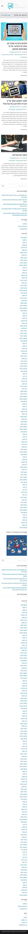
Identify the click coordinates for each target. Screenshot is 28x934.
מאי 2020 (24, 409)
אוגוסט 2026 (24, 237)
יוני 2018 (25, 457)
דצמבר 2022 (23, 330)
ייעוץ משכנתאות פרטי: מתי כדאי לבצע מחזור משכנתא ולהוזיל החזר (14, 196)
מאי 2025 (24, 272)
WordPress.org (23, 925)
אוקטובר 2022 (23, 335)
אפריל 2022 (24, 351)
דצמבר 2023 (23, 303)
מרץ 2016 (24, 525)
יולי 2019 (25, 434)
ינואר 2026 (24, 255)
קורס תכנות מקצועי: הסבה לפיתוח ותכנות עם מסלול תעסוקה (14, 200)
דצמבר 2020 (23, 391)
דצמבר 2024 (23, 285)
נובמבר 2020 (23, 393)
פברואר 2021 (23, 386)
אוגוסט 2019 (24, 431)
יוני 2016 (25, 517)
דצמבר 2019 (24, 421)
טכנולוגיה (25, 223)
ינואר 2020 (24, 419)
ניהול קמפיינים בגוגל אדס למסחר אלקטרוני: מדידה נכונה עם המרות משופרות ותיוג (15, 214)
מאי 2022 (24, 348)
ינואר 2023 (24, 328)
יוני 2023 (25, 315)
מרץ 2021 (24, 383)
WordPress (24, 931)
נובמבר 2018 (24, 449)
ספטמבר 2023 (23, 308)
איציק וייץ (23, 52)
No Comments (23, 57)
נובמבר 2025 (23, 260)
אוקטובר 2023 (23, 305)
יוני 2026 (25, 242)
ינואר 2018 (24, 469)
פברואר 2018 (23, 467)
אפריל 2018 (24, 462)
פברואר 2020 (23, 416)
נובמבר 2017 (24, 474)
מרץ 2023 (24, 323)
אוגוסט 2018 (24, 454)
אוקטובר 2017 (23, 477)
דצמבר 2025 (23, 257)
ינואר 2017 (24, 499)
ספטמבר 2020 (23, 399)
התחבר (25, 917)
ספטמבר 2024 (23, 290)
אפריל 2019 (24, 441)
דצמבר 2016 (24, 502)
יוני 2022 (25, 346)
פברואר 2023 (23, 325)
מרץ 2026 (24, 250)
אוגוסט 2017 (24, 482)
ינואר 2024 (24, 300)
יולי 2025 (24, 267)
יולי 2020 (24, 404)
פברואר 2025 (23, 280)
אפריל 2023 (24, 320)
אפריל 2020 (24, 411)
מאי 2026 (24, 245)
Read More (24, 75)
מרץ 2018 (24, 464)
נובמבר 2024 (23, 288)
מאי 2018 (24, 459)
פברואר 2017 (23, 497)
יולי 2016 (25, 515)
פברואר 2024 (23, 298)
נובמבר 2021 (24, 363)
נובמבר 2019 (24, 424)
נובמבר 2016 (24, 504)
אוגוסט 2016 (24, 512)
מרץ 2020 (24, 414)
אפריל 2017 (24, 492)
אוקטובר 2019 (23, 426)
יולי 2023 (24, 313)
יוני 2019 (25, 436)
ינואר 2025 (24, 282)
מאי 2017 (24, 489)
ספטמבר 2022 (23, 338)
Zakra (18, 931)
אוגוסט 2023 (24, 310)
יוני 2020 (25, 406)
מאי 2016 (24, 520)
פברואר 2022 (23, 356)
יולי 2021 (25, 373)
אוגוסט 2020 (24, 401)
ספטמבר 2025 (23, 265)
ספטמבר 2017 (23, 479)
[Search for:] (14, 185)
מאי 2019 (24, 439)
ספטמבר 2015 (23, 527)
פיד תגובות (24, 922)
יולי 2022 (24, 343)
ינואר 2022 (24, 358)
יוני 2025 (25, 270)
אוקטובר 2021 (23, 366)
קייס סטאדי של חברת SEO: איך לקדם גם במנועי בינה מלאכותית (14, 209)
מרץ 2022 (24, 353)
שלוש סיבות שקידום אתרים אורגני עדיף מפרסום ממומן (17, 46)
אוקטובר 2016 (23, 507)
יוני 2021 (25, 376)
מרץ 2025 (24, 277)
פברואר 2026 (23, 252)
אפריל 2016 (24, 522)
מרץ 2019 (24, 444)
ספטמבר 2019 (23, 429)
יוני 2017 (25, 487)
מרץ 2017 (24, 494)
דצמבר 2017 (24, 472)
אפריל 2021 (24, 381)
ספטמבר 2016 (23, 510)
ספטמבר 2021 (23, 368)
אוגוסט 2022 (24, 340)
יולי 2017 (25, 484)
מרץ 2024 (24, 295)
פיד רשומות (24, 920)
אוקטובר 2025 (23, 262)
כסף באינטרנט (19, 155)
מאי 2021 (24, 378)
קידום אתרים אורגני (18, 54)
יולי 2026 (24, 240)
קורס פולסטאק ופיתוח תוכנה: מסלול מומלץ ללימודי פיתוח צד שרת (15, 205)
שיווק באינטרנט (19, 109)
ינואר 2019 (24, 446)
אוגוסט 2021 (24, 371)
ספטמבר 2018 (23, 451)
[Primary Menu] (2, 6)
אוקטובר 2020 (23, 396)
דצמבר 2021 (24, 361)
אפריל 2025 (24, 275)
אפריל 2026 (24, 247)
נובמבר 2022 (23, 333)
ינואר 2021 (24, 388)
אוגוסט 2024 (24, 293)
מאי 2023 (24, 318)
